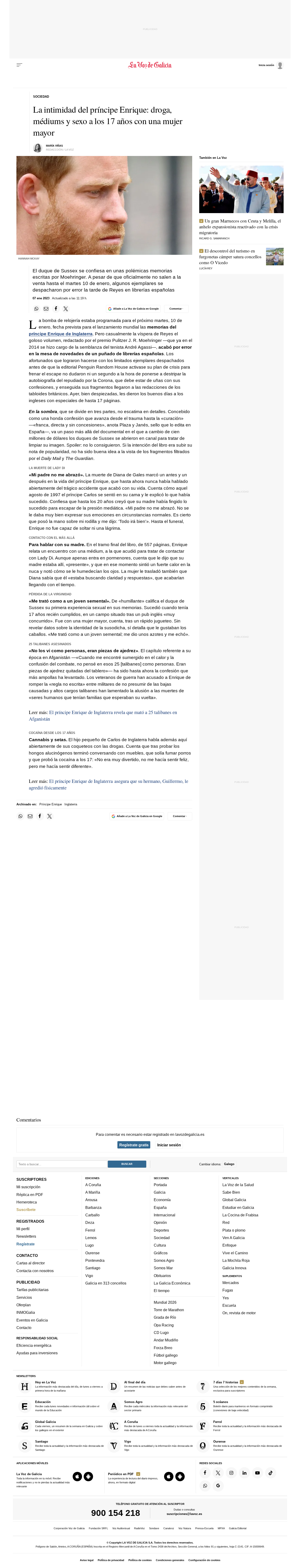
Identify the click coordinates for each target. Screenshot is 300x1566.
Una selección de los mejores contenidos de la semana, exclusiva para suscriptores (245, 1386)
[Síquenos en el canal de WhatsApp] (205, 1486)
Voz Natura (184, 1528)
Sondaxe (154, 1528)
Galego (229, 1164)
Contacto (23, 1327)
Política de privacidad (111, 1560)
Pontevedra (95, 1260)
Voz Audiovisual (121, 1528)
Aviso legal (87, 1560)
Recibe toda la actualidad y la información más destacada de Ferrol (247, 1426)
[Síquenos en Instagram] (231, 1472)
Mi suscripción (28, 1187)
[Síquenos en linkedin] (244, 1472)
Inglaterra (70, 804)
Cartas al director (30, 1263)
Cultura (160, 1245)
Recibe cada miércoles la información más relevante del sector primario (156, 1406)
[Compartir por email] (46, 309)
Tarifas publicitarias (32, 1290)
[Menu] (19, 65)
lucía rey (205, 268)
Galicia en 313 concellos (105, 1283)
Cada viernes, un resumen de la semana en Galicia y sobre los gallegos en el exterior (69, 1426)
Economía (162, 1200)
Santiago (92, 1268)
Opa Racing (164, 1325)
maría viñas (54, 145)
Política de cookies (140, 1560)
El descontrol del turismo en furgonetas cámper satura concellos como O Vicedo (230, 256)
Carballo (92, 1215)
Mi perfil (23, 1229)
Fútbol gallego (166, 1355)
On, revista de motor (239, 1313)
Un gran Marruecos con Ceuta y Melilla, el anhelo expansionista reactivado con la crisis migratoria (240, 226)
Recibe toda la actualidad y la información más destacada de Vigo (158, 1445)
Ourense (92, 1253)
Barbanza (93, 1207)
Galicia (159, 1192)
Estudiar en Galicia (238, 1207)
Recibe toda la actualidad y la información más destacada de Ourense (247, 1445)
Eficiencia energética (33, 1345)
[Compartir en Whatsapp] (37, 309)
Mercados (230, 1283)
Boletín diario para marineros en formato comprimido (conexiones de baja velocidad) (243, 1406)
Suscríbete (26, 1210)
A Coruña (93, 1185)
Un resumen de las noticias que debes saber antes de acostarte (155, 1386)
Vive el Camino (235, 1253)
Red (225, 1223)
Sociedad (162, 1238)
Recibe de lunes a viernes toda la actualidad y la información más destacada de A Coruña (158, 1426)
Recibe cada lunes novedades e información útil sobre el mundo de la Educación (67, 1406)
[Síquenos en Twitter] (218, 1472)
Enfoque (229, 1245)
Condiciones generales (170, 1560)
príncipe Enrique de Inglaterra (61, 333)
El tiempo (161, 1290)
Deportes (161, 1230)
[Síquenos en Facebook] (205, 1472)
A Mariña (92, 1192)
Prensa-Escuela (204, 1528)
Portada (160, 1185)
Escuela (229, 1305)
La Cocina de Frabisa (240, 1215)
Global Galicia (234, 1200)
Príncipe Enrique (50, 804)
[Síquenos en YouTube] (257, 1472)
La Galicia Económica (172, 1283)
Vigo (89, 1276)
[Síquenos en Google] (218, 1486)
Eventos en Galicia (32, 1320)
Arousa (91, 1200)
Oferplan (23, 1305)
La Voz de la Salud (238, 1185)
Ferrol (90, 1230)
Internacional (164, 1215)
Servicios (24, 1297)
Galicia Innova (234, 1268)
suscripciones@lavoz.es (184, 1514)
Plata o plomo (233, 1230)
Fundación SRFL (98, 1528)
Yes (225, 1298)
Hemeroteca (26, 1202)
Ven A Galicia (233, 1238)
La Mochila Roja (236, 1260)
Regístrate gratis (134, 1145)
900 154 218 (115, 1513)
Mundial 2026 (165, 1302)
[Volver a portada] (150, 65)
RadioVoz (139, 1528)
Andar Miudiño (166, 1340)
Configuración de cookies (204, 1560)
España (160, 1207)
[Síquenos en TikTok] (270, 1472)
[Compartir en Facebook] (56, 309)
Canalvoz (168, 1528)
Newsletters (26, 1236)
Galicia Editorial (237, 1528)
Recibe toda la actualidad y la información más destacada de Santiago (69, 1445)
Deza (89, 1223)
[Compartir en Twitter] (66, 309)
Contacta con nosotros (35, 1271)
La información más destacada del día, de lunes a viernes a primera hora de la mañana (69, 1386)
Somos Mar (163, 1268)
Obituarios (162, 1276)
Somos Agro (164, 1260)
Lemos (91, 1238)
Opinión (160, 1223)
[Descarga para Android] (88, 1476)
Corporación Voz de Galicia (69, 1528)
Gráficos (161, 1253)
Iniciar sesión (169, 1145)
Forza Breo (163, 1348)
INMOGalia (25, 1313)
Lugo (89, 1245)
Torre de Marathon (169, 1310)
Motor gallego (165, 1363)
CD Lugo (161, 1332)
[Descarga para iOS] (77, 1476)
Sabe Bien (231, 1192)
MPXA (221, 1528)
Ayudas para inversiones (37, 1353)
